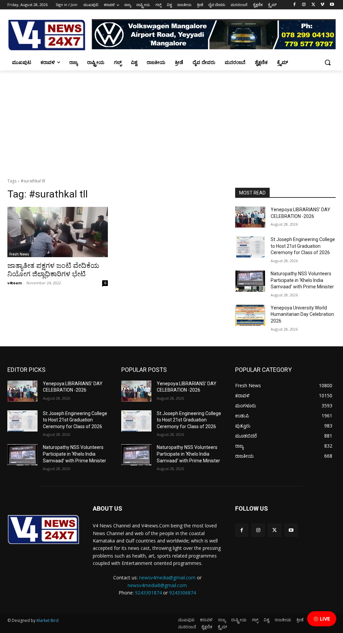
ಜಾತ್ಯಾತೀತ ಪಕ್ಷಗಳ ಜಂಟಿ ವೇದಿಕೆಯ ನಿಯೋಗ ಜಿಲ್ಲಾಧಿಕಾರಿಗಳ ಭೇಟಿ (53, 270)
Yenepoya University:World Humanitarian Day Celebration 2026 (302, 314)
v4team (14, 282)
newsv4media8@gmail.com (157, 585)
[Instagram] (304, 5)
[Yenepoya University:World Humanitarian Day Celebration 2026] (250, 315)
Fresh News (19, 254)
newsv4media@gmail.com (167, 577)
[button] (328, 62)
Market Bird (48, 620)
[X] (313, 5)
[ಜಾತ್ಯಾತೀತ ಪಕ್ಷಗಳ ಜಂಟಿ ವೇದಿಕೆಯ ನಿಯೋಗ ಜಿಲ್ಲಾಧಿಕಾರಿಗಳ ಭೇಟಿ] (57, 232)
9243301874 (148, 592)
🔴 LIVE (321, 619)
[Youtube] (332, 5)
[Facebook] (294, 5)
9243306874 (182, 592)
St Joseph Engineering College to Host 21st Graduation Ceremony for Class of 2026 (303, 246)
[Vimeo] (322, 5)
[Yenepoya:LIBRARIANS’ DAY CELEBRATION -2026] (250, 217)
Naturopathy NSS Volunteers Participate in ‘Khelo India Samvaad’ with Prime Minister (302, 280)
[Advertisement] (171, 121)
